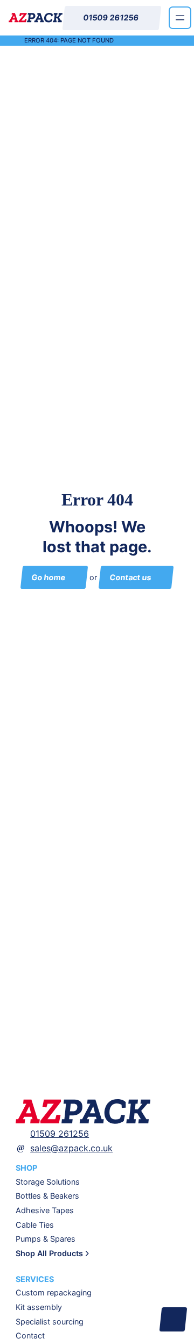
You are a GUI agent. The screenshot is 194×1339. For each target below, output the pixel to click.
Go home (48, 577)
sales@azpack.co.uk (71, 1148)
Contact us (130, 577)
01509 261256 (59, 1133)
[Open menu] (180, 17)
